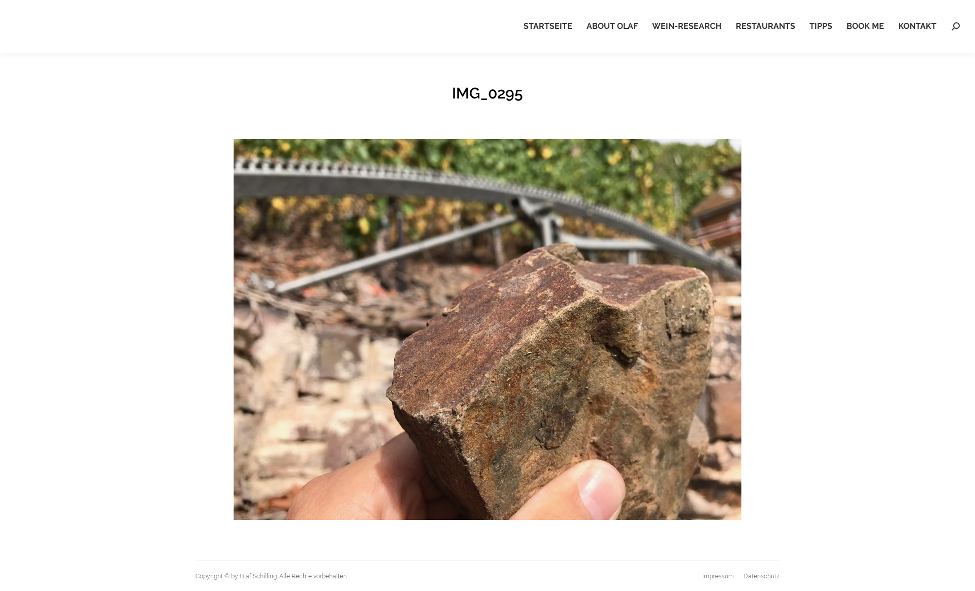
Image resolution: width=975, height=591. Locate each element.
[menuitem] (548, 26)
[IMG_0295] (487, 329)
